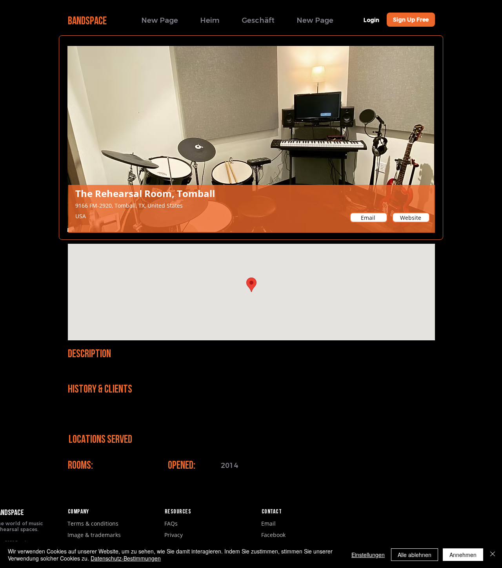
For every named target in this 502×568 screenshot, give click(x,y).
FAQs (171, 523)
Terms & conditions (92, 523)
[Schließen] (492, 555)
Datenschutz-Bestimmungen (126, 558)
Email (268, 523)
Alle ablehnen (414, 555)
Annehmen (463, 555)
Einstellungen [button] (368, 555)
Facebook (273, 535)
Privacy (173, 535)
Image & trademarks (94, 535)
